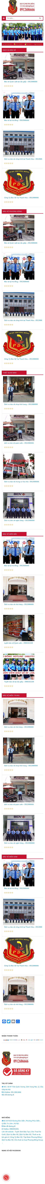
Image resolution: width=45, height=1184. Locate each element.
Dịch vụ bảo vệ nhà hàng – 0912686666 (19, 604)
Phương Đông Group (35, 1140)
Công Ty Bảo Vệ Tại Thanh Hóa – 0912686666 (21, 198)
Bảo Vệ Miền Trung (11, 695)
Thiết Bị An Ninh (9, 373)
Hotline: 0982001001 (11, 1129)
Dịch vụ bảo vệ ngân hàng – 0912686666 (19, 520)
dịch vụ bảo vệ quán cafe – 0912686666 (19, 443)
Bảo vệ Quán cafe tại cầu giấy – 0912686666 (20, 81)
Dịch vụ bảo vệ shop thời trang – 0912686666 (21, 404)
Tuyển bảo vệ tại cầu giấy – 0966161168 (19, 682)
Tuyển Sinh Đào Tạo (22, 1132)
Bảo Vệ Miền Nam (10, 857)
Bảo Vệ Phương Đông (12, 211)
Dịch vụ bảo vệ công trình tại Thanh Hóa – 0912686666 (23, 159)
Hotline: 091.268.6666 (12, 1092)
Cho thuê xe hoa (21, 1140)
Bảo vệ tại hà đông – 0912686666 (16, 120)
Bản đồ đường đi (8, 1095)
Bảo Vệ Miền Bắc (10, 534)
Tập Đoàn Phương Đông (32, 1137)
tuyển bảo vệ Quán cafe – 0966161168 (18, 643)
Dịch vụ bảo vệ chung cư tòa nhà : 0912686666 (21, 482)
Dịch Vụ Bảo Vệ (9, 50)
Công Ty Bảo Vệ (16, 1137)
